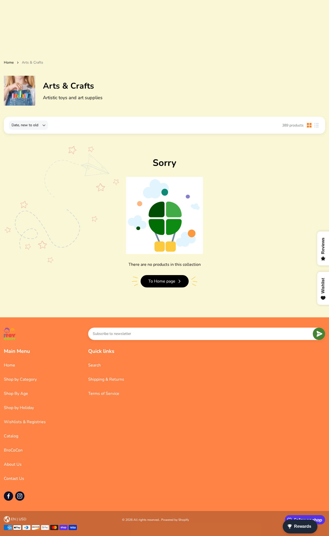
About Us (13, 464)
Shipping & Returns (106, 379)
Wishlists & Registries (25, 422)
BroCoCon (13, 450)
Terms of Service (103, 393)
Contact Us (14, 478)
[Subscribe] (319, 334)
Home (9, 62)
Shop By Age (16, 393)
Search (94, 365)
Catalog (11, 436)
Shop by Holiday (19, 408)
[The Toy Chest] (10, 334)
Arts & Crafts (32, 62)
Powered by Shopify (175, 520)
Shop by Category (20, 379)
